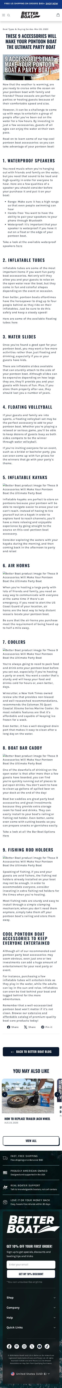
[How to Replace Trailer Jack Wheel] (28, 1096)
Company (13, 1307)
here (19, 245)
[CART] (57, 15)
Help (10, 1317)
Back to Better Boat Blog (33, 1051)
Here (6, 835)
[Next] (57, 1094)
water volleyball (25, 441)
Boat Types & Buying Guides (18, 29)
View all (31, 1141)
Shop (10, 1297)
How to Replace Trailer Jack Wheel (27, 1119)
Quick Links (15, 1327)
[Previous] (4, 1094)
